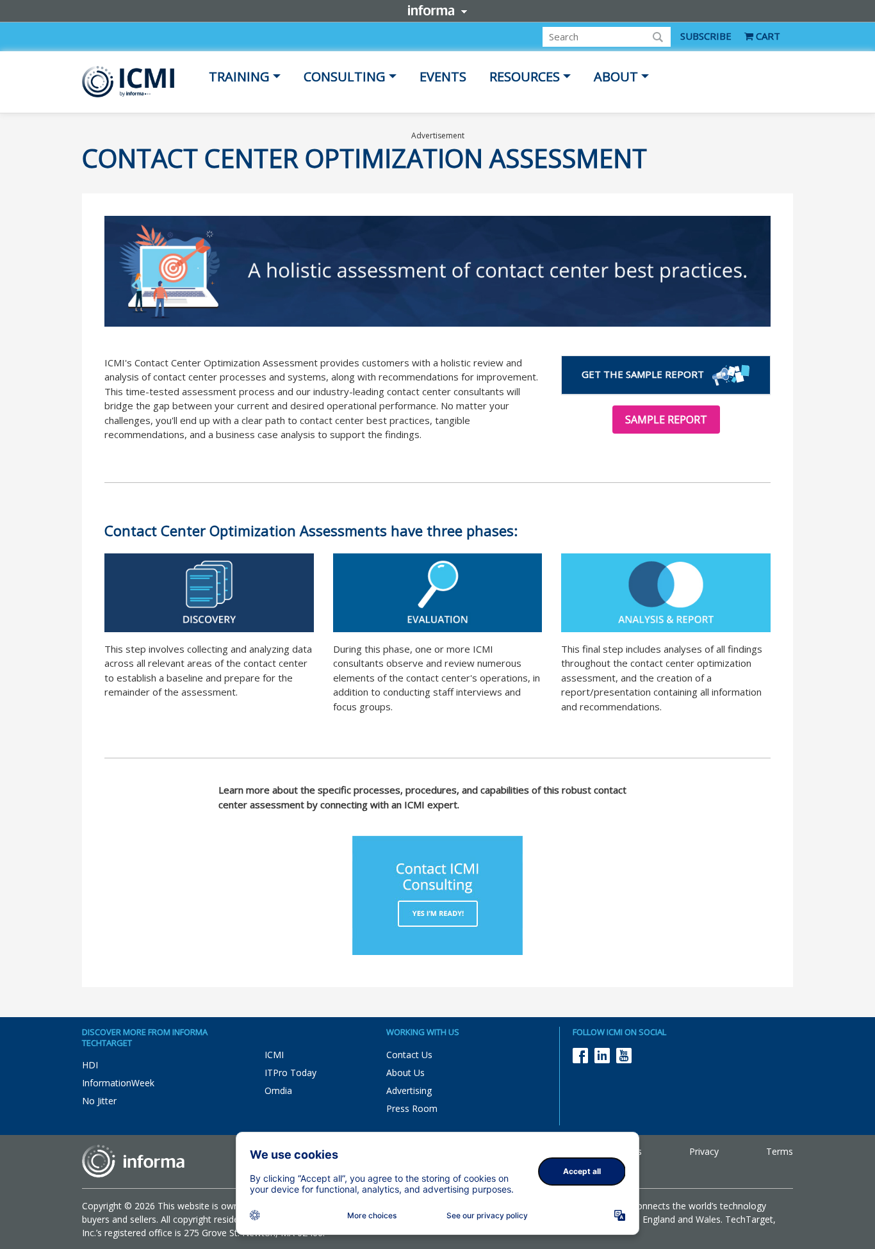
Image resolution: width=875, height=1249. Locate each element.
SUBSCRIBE (706, 35)
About (616, 76)
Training (239, 76)
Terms (779, 1151)
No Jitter (99, 1101)
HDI (90, 1065)
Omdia (278, 1090)
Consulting (345, 76)
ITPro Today (290, 1072)
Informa (437, 10)
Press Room (412, 1108)
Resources (524, 76)
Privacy (704, 1151)
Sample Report (666, 419)
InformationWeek (118, 1083)
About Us (405, 1072)
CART (766, 35)
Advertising (409, 1090)
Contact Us (409, 1055)
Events (443, 76)
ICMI (274, 1055)
